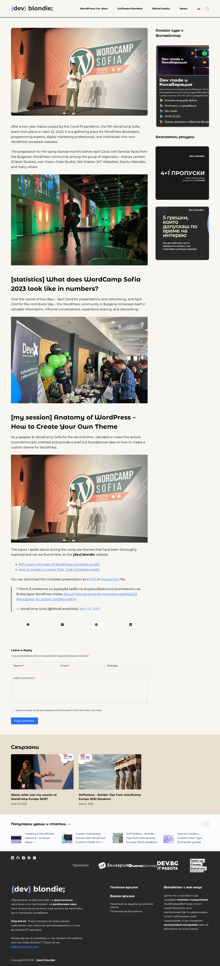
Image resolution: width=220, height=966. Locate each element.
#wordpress (25, 599)
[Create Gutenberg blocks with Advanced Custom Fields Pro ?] (67, 838)
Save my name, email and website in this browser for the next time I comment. (58, 710)
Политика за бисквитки (126, 911)
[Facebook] (28, 624)
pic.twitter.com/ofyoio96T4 (56, 599)
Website (112, 665)
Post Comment (24, 720)
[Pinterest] (96, 624)
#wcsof (69, 594)
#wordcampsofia (88, 594)
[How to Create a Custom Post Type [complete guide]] (168, 838)
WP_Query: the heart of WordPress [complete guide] (59, 564)
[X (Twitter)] (62, 624)
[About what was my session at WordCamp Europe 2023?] (42, 771)
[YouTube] (23, 857)
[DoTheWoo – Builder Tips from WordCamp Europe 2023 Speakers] (110, 771)
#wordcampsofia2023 (120, 594)
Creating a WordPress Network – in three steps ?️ (39, 838)
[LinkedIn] (130, 624)
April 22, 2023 (89, 609)
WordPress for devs (94, 8)
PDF (93, 579)
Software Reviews (130, 8)
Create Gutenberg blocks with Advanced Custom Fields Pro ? (90, 838)
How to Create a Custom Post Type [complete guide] (189, 838)
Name (19, 665)
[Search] (207, 8)
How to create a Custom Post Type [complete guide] (59, 569)
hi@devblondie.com (25, 946)
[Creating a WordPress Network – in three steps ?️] (16, 838)
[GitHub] (17, 857)
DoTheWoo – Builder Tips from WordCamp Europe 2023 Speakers (141, 838)
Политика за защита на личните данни (131, 905)
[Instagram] (34, 857)
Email (64, 665)
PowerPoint (110, 579)
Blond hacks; (161, 8)
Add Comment (24, 678)
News (184, 8)
